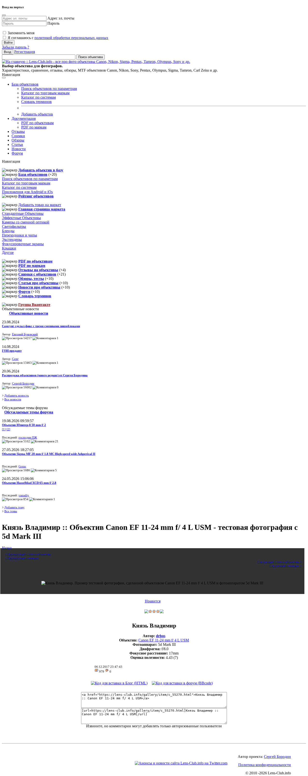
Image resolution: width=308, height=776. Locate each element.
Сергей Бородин (23, 383)
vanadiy (24, 495)
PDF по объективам (37, 123)
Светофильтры (14, 226)
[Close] (4, 15)
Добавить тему (14, 507)
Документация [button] (24, 118)
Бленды (8, 231)
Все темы (10, 511)
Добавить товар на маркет (39, 205)
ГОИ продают (12, 350)
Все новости (12, 399)
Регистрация (24, 52)
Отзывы (18, 131)
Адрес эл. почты (60, 18)
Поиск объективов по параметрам (49, 89)
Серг (15, 359)
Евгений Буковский (25, 334)
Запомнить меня (20, 33)
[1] (4, 429)
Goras (22, 466)
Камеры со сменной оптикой (25, 222)
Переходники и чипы (19, 235)
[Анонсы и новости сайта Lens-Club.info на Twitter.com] (181, 763)
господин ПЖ (28, 437)
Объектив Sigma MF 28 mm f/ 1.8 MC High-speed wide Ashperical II (48, 454)
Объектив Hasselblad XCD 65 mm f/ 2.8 (29, 483)
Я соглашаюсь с (57, 38)
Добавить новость (16, 395)
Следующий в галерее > (286, 566)
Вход (7, 52)
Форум (17, 153)
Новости (19, 149)
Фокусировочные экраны (23, 244)
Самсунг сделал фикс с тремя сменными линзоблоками (41, 326)
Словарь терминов (36, 102)
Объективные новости (28, 313)
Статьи (17, 144)
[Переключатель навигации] (4, 77)
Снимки (18, 136)
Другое (8, 252)
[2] (8, 429)
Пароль (53, 23)
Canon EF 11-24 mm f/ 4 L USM (163, 640)
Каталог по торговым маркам (45, 93)
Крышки (9, 248)
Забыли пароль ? (15, 47)
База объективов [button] (25, 84)
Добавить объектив (37, 114)
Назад (7, 548)
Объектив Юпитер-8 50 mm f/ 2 (24, 425)
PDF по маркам (33, 127)
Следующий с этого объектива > (279, 562)
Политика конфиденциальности (264, 765)
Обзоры (18, 140)
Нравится (152, 601)
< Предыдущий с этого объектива (28, 554)
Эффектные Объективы (21, 218)
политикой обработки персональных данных (71, 38)
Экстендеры (12, 239)
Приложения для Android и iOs (27, 192)
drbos (160, 636)
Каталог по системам (38, 97)
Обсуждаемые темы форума (28, 412)
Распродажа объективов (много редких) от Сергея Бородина (45, 375)
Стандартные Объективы (23, 213)
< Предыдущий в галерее (22, 558)
